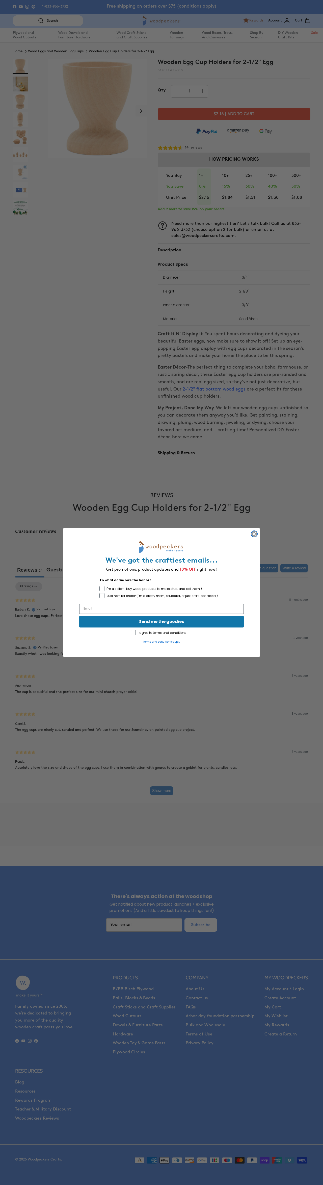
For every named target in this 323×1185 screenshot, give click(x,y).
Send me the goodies (161, 621)
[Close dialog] (254, 534)
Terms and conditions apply (161, 642)
